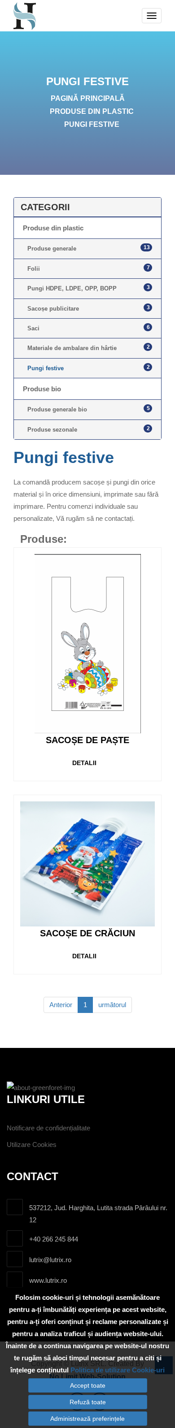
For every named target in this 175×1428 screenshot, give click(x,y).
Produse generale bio (88, 409)
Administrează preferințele (87, 1418)
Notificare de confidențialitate (48, 1128)
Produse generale (88, 248)
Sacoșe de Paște (87, 740)
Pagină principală (88, 98)
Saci (88, 328)
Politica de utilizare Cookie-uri (117, 1370)
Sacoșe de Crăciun (87, 933)
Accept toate (87, 1385)
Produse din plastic (92, 111)
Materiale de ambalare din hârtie (88, 347)
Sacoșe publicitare (88, 308)
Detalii (84, 762)
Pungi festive (91, 124)
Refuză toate (88, 1402)
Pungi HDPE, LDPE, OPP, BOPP (88, 288)
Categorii (45, 207)
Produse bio (42, 389)
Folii (88, 268)
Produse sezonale (88, 429)
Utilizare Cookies (32, 1144)
